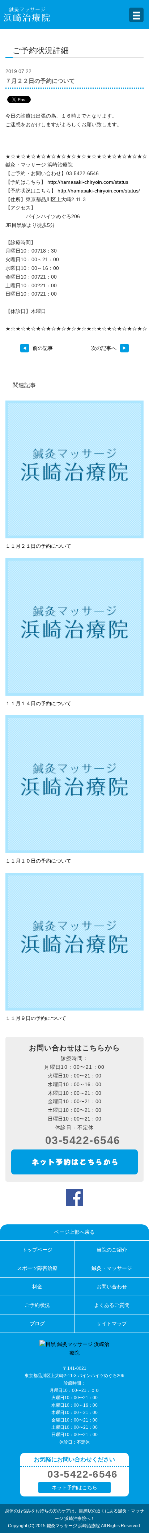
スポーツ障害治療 (37, 1268)
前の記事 (43, 348)
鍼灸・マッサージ (111, 1268)
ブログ (37, 1323)
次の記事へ (103, 348)
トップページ (37, 1250)
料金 (37, 1287)
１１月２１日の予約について (38, 546)
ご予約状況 (37, 1305)
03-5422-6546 (82, 1140)
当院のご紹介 (112, 1250)
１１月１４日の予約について (38, 703)
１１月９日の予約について (35, 1018)
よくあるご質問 (111, 1305)
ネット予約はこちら (74, 1487)
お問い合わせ (112, 1287)
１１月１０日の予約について (38, 861)
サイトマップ (112, 1323)
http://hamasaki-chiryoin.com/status (87, 182)
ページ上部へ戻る (74, 1232)
